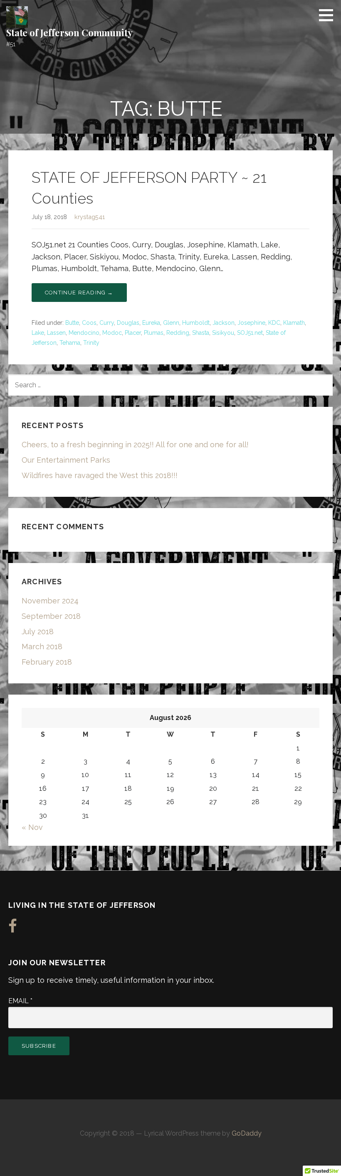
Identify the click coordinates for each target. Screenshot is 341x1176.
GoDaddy (247, 1133)
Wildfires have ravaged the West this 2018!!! (100, 475)
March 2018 (42, 646)
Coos (89, 322)
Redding (177, 332)
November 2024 (50, 600)
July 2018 (38, 631)
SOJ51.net (250, 332)
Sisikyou (223, 332)
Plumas (153, 332)
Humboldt (196, 322)
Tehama (69, 342)
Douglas (128, 322)
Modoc (112, 332)
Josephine (251, 322)
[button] (329, 15)
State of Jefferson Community (69, 32)
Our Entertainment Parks (66, 460)
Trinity (91, 342)
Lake (38, 332)
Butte (72, 322)
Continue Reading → (79, 292)
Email (20, 1001)
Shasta (200, 332)
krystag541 (89, 216)
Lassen (56, 332)
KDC (274, 322)
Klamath (294, 322)
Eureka (151, 322)
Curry (106, 322)
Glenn (171, 322)
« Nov (32, 827)
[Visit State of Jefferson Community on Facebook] (12, 928)
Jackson (224, 322)
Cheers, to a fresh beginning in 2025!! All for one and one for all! (135, 444)
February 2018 (47, 662)
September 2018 (51, 616)
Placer (133, 332)
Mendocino (84, 332)
